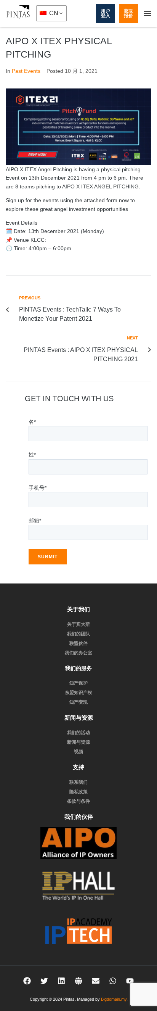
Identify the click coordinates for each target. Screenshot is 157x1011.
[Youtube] (130, 980)
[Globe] (78, 980)
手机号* (37, 488)
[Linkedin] (61, 980)
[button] (147, 13)
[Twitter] (44, 980)
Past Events (26, 71)
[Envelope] (95, 980)
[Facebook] (27, 980)
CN (53, 13)
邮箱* (35, 521)
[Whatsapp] (112, 980)
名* (32, 422)
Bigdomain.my (114, 999)
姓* (32, 455)
